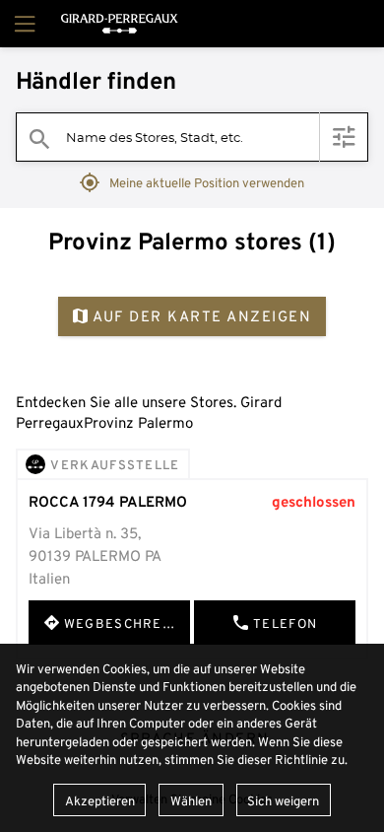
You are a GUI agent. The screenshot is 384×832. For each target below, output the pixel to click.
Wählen (191, 800)
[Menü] (22, 23)
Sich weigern (283, 800)
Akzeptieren (100, 800)
